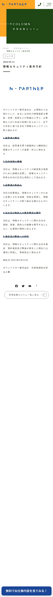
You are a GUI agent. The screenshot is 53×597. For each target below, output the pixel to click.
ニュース (9, 56)
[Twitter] (23, 286)
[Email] (30, 286)
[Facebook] (16, 286)
